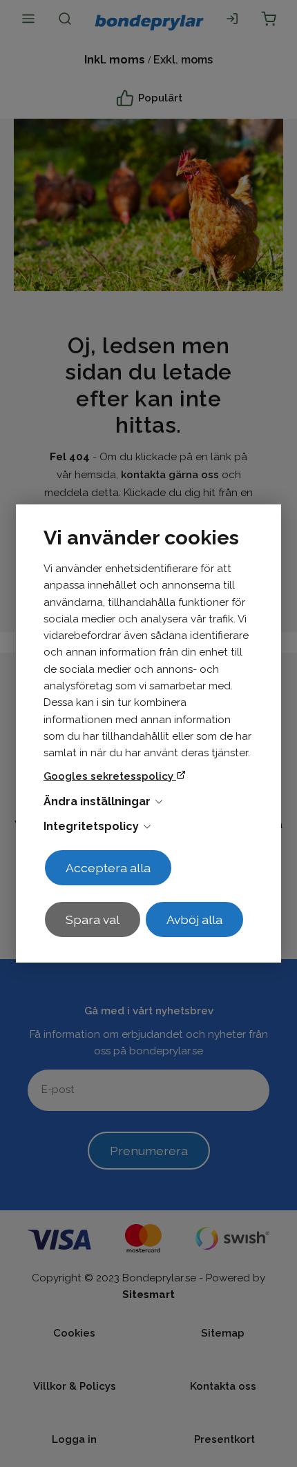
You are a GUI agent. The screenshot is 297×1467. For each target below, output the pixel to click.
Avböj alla (194, 919)
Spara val (92, 919)
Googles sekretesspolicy (110, 776)
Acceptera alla (108, 867)
